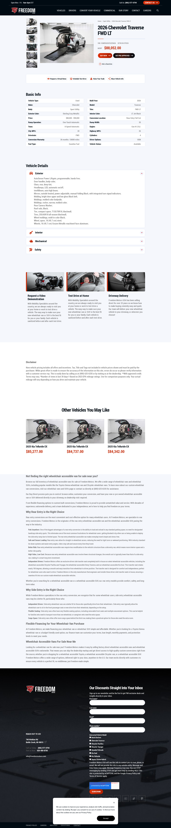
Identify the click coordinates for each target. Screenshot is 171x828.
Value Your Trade (98, 79)
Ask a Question (107, 64)
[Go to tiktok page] (134, 798)
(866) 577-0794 (131, 2)
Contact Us (150, 2)
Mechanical (41, 241)
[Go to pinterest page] (142, 798)
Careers (43, 825)
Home (99, 21)
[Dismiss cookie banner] (114, 802)
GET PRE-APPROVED (122, 55)
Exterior (39, 173)
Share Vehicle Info (117, 79)
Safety (38, 249)
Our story (53, 825)
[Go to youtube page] (125, 798)
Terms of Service (95, 776)
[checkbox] (117, 748)
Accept (106, 818)
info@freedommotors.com (36, 756)
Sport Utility (106, 21)
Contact (77, 825)
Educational (65, 825)
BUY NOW (103, 55)
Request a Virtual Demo (58, 79)
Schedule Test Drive (79, 79)
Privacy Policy (131, 773)
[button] (157, 10)
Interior (39, 232)
